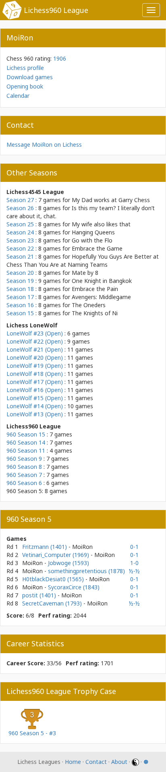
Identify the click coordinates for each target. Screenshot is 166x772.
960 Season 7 (24, 475)
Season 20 (20, 272)
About (119, 762)
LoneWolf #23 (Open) (34, 333)
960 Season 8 (24, 466)
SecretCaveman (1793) (52, 603)
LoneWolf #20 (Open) (34, 357)
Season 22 (20, 248)
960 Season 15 (25, 434)
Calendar (17, 95)
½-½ (134, 571)
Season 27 (20, 200)
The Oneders (89, 305)
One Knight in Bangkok (102, 281)
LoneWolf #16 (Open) (34, 390)
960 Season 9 (24, 458)
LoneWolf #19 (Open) (34, 365)
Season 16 (20, 305)
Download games (29, 77)
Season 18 (20, 289)
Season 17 (20, 297)
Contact (96, 762)
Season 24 (20, 232)
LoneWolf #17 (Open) (34, 382)
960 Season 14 (25, 442)
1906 (59, 58)
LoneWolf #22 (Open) (34, 341)
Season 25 (20, 224)
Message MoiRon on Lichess (44, 144)
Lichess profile (25, 68)
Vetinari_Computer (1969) (56, 555)
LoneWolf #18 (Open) (34, 374)
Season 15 (20, 313)
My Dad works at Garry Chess (111, 200)
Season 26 (20, 208)
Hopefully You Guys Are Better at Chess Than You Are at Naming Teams (82, 260)
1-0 (134, 563)
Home (73, 762)
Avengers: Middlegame (101, 297)
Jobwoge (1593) (68, 563)
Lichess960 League (56, 10)
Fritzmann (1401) (45, 547)
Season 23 (20, 240)
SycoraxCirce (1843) (74, 587)
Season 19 (20, 281)
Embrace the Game (97, 248)
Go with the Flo (92, 240)
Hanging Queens (93, 232)
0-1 (134, 547)
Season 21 (20, 256)
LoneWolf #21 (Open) (34, 349)
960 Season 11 (25, 450)
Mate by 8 (85, 272)
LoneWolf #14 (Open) (34, 406)
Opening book (24, 86)
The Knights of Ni (95, 313)
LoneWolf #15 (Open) (34, 398)
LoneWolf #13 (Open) (34, 414)
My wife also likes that (101, 224)
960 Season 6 (24, 483)
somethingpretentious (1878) (86, 571)
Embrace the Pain (95, 289)
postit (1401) (40, 595)
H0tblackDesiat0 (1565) (53, 579)
